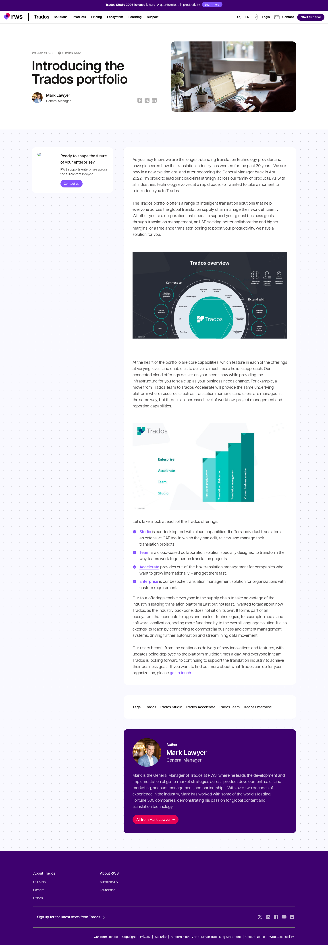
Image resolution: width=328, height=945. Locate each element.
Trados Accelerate (200, 707)
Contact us (71, 183)
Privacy (145, 937)
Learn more (212, 4)
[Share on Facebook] (140, 100)
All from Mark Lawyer (153, 819)
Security (160, 937)
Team (144, 552)
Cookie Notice (255, 937)
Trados (150, 707)
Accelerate (149, 566)
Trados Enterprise (257, 707)
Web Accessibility (281, 937)
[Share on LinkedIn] (154, 100)
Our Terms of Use (106, 937)
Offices (38, 898)
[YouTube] (284, 917)
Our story (39, 882)
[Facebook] (276, 917)
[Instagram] (292, 917)
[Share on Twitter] (147, 100)
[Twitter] (260, 917)
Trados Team (229, 707)
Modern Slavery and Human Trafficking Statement (206, 937)
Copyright (129, 937)
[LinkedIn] (268, 917)
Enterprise (148, 581)
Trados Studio (171, 707)
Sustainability (109, 882)
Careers (38, 890)
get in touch (180, 672)
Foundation (107, 890)
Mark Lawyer (58, 95)
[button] (13, 16)
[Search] (238, 17)
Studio (145, 531)
